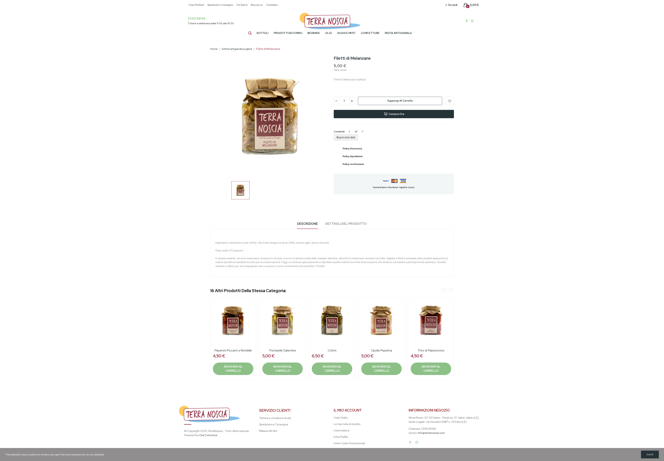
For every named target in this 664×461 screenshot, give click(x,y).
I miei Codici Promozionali (349, 443)
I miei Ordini (341, 417)
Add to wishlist (450, 101)
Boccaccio (257, 5)
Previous (444, 290)
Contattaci (272, 5)
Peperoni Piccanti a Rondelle (233, 350)
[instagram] (416, 442)
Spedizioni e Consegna (220, 5)
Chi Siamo (241, 5)
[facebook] (410, 442)
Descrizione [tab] (307, 224)
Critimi (332, 350)
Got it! (650, 454)
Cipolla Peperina (381, 350)
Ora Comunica (208, 435)
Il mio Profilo (341, 437)
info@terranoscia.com (431, 433)
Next (451, 290)
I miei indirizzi (341, 430)
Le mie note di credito (347, 424)
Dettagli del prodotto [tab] (346, 224)
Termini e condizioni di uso (275, 418)
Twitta (356, 131)
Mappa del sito (268, 431)
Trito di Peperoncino (431, 350)
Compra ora (396, 114)
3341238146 (197, 18)
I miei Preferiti (196, 5)
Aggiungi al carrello (400, 100)
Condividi (349, 131)
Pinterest (362, 131)
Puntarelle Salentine (282, 350)
